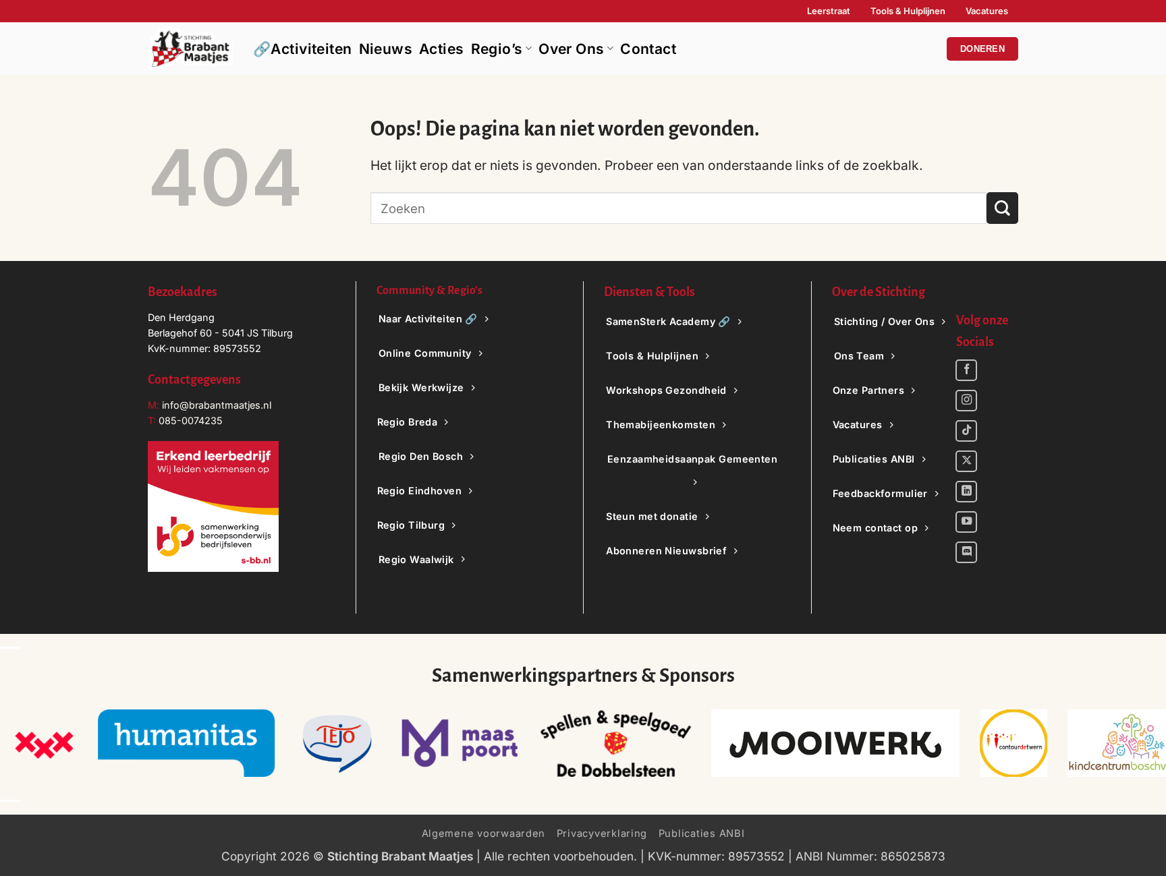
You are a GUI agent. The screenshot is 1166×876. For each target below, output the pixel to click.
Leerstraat (828, 10)
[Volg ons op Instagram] (966, 400)
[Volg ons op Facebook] (966, 370)
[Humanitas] (186, 743)
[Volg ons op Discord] (966, 552)
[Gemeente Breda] (44, 743)
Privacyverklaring (602, 833)
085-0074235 (191, 420)
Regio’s (497, 48)
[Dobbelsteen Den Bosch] (615, 743)
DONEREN (982, 49)
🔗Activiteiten (302, 48)
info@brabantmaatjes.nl (215, 405)
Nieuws (386, 48)
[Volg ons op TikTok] (966, 431)
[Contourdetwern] (1013, 743)
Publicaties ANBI (702, 833)
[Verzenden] (1002, 208)
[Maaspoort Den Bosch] (459, 743)
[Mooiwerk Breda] (836, 743)
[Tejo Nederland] (337, 743)
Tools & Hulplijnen (907, 10)
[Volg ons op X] (966, 461)
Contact (648, 48)
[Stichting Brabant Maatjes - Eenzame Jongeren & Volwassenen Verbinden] (190, 48)
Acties (441, 48)
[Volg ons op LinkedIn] (966, 491)
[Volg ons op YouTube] (966, 522)
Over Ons (571, 48)
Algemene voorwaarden (484, 833)
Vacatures (987, 10)
